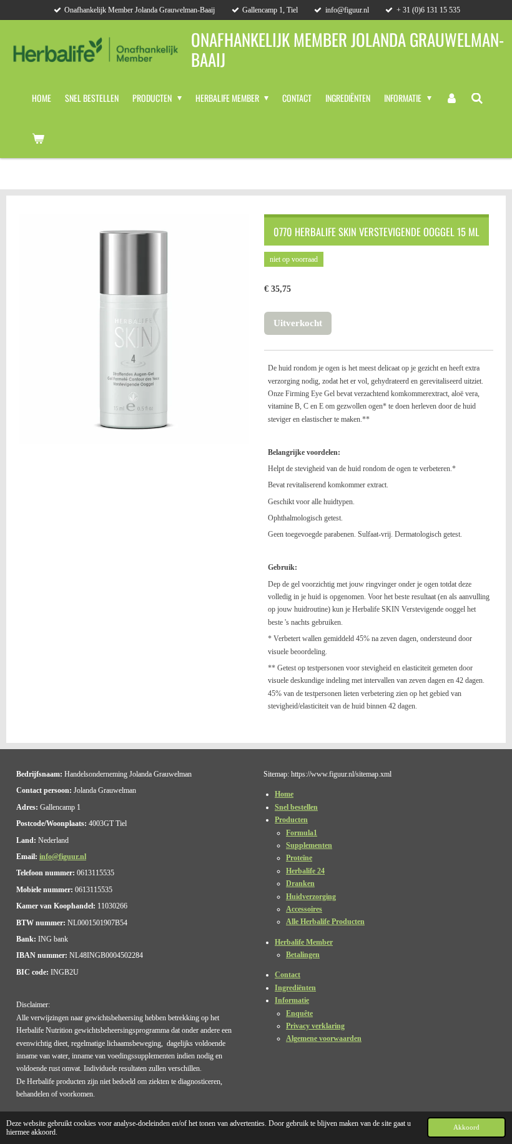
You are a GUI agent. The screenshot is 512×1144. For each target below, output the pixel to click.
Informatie (292, 1000)
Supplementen (309, 845)
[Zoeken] (477, 98)
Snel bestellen (296, 807)
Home (284, 794)
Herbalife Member (304, 942)
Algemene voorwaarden (324, 1038)
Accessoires (304, 909)
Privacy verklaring (315, 1026)
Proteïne (299, 857)
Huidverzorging (311, 896)
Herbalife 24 (305, 871)
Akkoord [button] (466, 1127)
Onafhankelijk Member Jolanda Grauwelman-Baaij (347, 49)
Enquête (299, 1013)
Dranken (300, 883)
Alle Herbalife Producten (325, 921)
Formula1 (301, 832)
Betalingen (303, 954)
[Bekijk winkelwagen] (38, 138)
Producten (291, 819)
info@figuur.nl (62, 856)
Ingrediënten (295, 987)
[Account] (451, 98)
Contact (287, 974)
